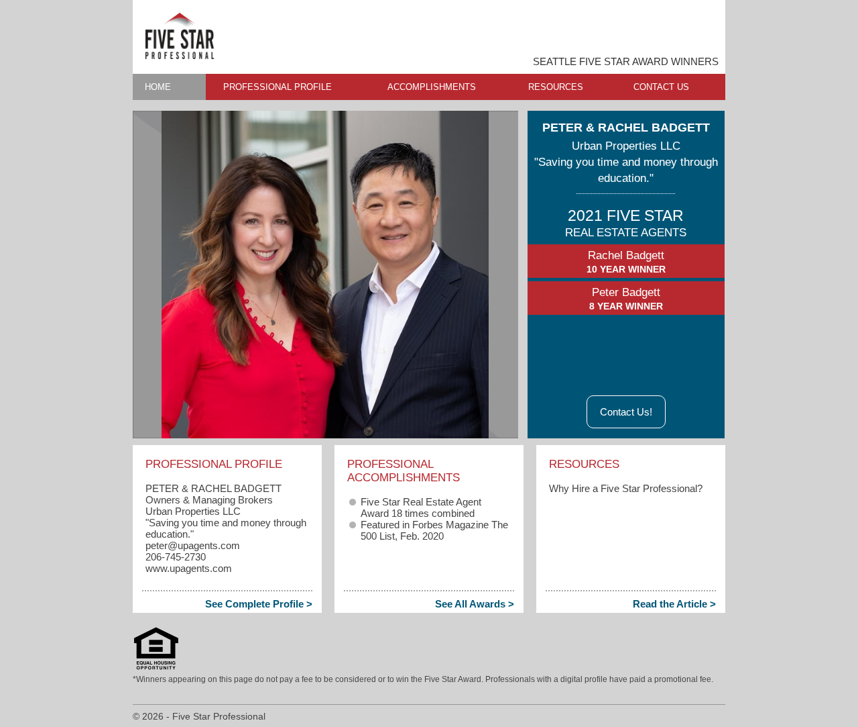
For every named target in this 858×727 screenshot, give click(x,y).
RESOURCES (555, 87)
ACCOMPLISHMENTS (431, 87)
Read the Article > (674, 604)
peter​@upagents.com (192, 545)
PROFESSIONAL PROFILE (277, 87)
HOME (158, 87)
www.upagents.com (188, 568)
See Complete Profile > (258, 604)
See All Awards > (474, 604)
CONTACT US (661, 87)
